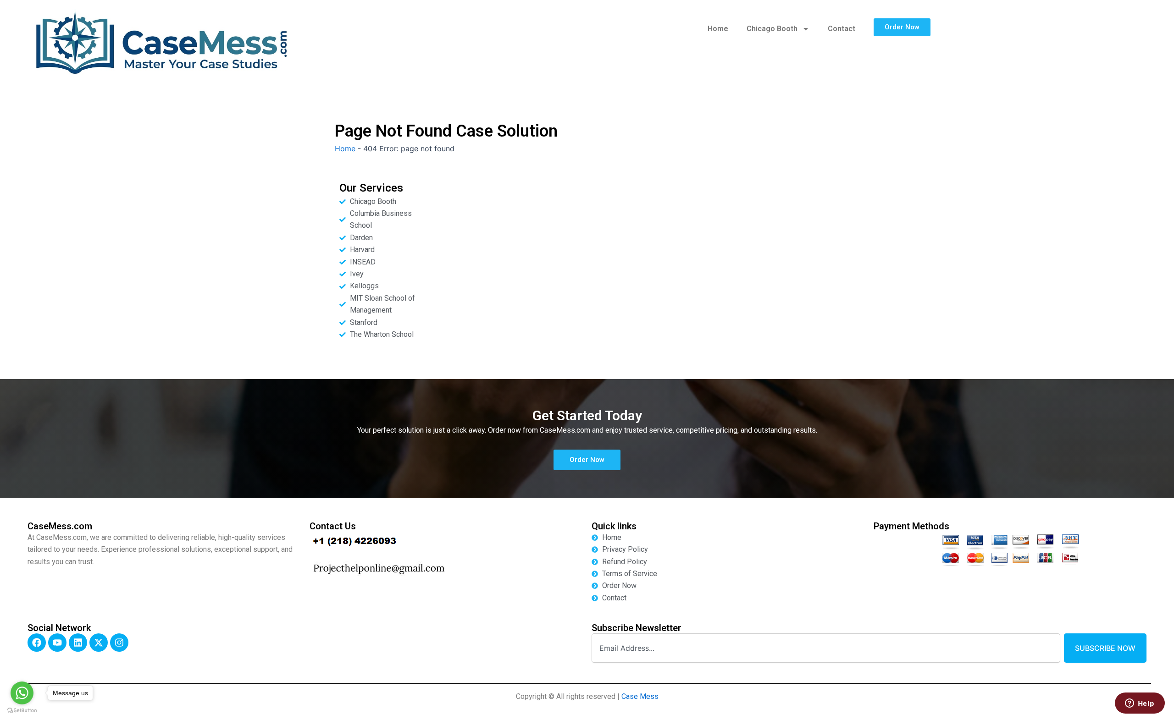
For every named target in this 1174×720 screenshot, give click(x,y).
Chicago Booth (772, 28)
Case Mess (640, 696)
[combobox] (826, 648)
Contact (841, 28)
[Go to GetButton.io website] (22, 711)
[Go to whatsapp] (22, 693)
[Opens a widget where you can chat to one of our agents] (1139, 704)
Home (718, 28)
